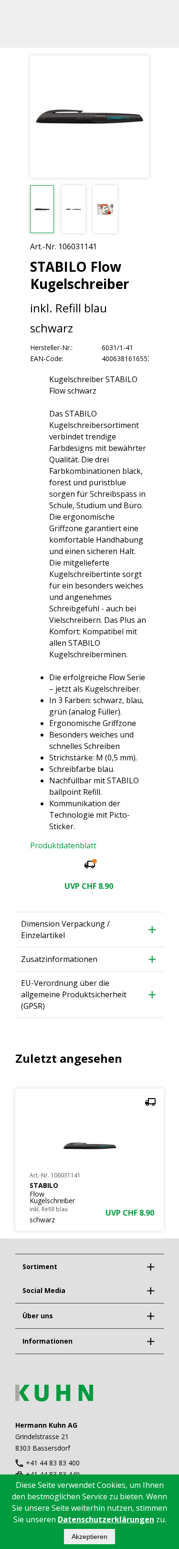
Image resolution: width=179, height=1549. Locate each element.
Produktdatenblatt (63, 845)
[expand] (150, 1267)
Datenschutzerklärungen (106, 1519)
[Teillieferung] (89, 866)
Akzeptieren (89, 1536)
